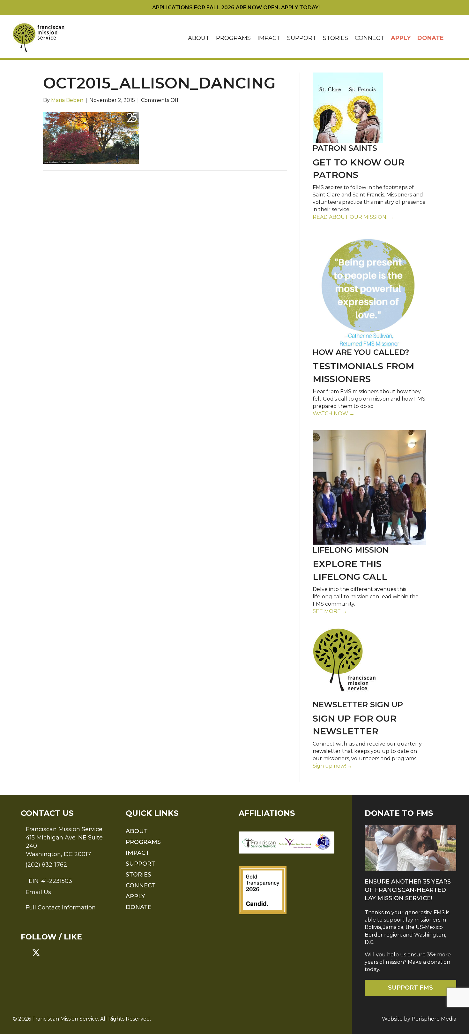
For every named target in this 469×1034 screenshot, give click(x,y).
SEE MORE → (330, 611)
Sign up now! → (332, 766)
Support (301, 38)
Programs (233, 38)
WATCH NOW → (333, 413)
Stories (335, 38)
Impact (268, 38)
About (198, 38)
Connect (369, 38)
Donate (430, 38)
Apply (401, 38)
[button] (451, 38)
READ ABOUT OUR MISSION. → (353, 217)
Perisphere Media (434, 1019)
